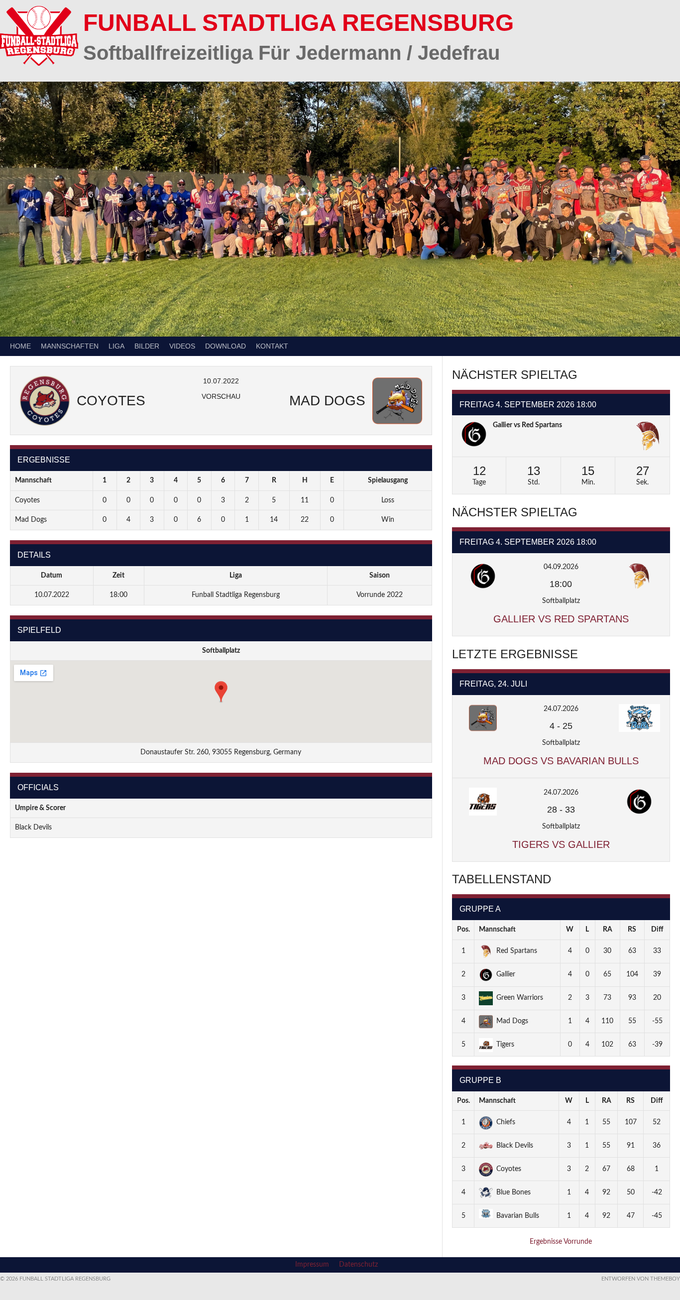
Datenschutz (358, 1264)
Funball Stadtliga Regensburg (298, 22)
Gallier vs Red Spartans (527, 425)
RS (632, 929)
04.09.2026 (561, 567)
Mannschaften (70, 346)
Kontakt (272, 346)
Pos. (463, 929)
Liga (116, 346)
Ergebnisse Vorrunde (561, 1241)
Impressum (312, 1264)
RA (607, 929)
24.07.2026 (561, 709)
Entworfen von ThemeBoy (640, 1279)
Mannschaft (497, 929)
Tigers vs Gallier (561, 844)
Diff (657, 929)
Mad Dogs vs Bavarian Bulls (561, 760)
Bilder (146, 346)
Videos (182, 346)
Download (225, 346)
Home (20, 346)
